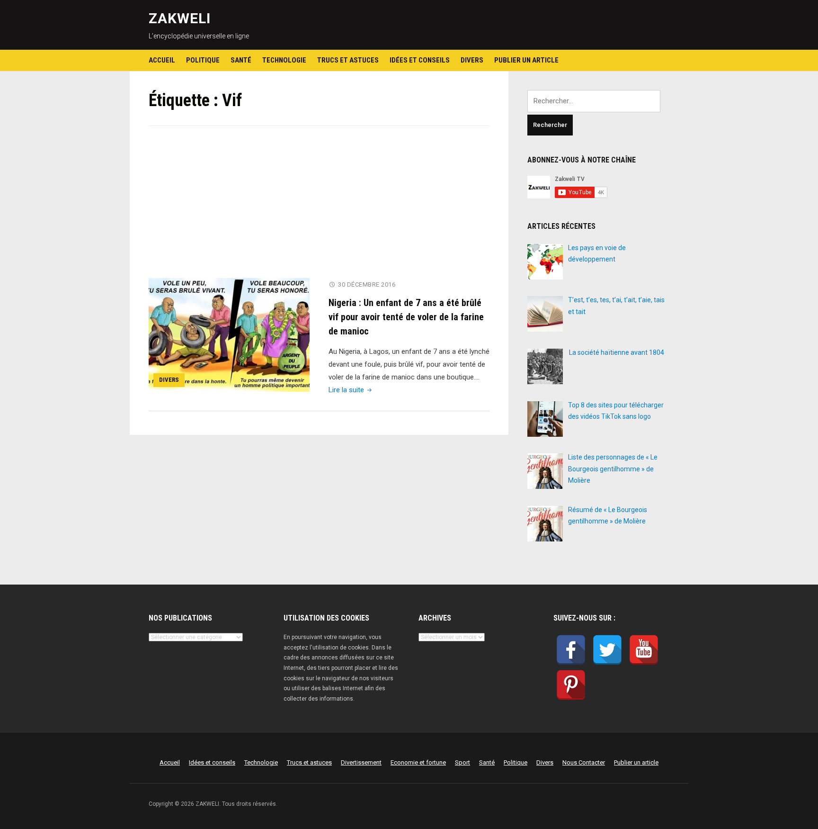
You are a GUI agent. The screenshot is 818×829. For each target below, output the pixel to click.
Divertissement (361, 762)
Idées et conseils (420, 60)
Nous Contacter (583, 762)
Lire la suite (351, 390)
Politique (203, 60)
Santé (241, 60)
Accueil (162, 60)
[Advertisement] (319, 208)
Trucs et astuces (348, 60)
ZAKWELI (180, 18)
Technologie (284, 60)
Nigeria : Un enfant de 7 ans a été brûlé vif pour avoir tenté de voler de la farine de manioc (406, 317)
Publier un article (526, 60)
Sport (462, 762)
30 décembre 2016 (366, 284)
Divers (472, 60)
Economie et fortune (418, 762)
